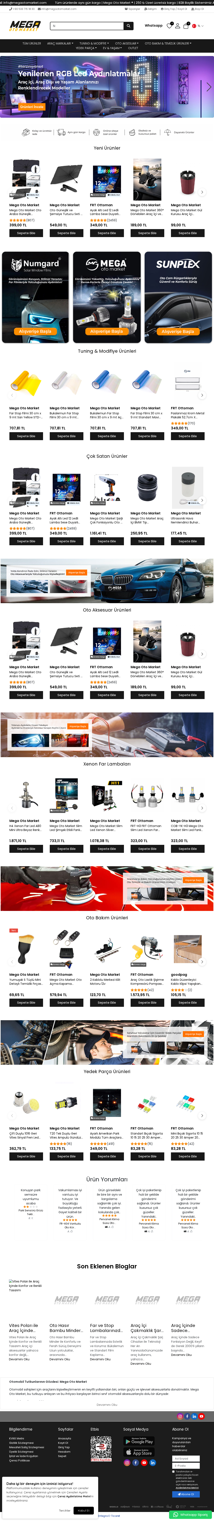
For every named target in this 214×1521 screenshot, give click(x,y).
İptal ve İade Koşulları (23, 1456)
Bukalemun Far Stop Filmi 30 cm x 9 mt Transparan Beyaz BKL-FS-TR (66, 415)
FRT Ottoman (101, 205)
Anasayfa (64, 1438)
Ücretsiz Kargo (18, 195)
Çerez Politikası (19, 1460)
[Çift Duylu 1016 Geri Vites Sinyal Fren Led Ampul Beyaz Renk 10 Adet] (26, 1103)
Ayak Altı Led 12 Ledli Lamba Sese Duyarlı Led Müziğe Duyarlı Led (106, 212)
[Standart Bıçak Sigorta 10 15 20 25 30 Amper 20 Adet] (147, 1103)
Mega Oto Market (24, 205)
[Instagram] (127, 1462)
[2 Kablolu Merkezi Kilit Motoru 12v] (107, 949)
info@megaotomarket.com (58, 9)
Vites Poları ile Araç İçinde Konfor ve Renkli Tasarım (25, 1328)
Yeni (13, 930)
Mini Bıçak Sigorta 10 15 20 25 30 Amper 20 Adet (187, 1136)
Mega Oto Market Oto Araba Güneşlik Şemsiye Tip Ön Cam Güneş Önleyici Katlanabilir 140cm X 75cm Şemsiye (25, 212)
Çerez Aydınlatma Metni (73, 1496)
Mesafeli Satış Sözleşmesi (26, 1447)
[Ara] (129, 26)
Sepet (62, 1456)
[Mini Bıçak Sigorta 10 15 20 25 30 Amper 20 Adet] (188, 1103)
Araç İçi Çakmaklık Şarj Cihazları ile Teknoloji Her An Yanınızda (147, 1328)
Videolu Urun (34, 195)
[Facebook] (136, 1462)
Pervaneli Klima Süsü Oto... (109, 1221)
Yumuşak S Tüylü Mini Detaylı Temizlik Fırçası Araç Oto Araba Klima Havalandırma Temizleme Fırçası (25, 982)
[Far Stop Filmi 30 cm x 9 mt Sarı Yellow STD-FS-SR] (26, 383)
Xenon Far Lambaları (107, 764)
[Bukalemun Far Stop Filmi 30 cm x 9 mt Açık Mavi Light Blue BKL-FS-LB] (107, 383)
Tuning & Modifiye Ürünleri (107, 351)
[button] (198, 26)
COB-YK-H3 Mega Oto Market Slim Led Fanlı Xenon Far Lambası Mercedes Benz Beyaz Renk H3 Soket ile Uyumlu (187, 828)
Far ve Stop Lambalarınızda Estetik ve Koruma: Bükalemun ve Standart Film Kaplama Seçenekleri (106, 1328)
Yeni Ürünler (107, 148)
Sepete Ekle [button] (26, 233)
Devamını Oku (19, 1359)
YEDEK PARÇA (85, 48)
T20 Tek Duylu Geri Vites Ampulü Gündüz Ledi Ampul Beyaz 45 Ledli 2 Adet (65, 1136)
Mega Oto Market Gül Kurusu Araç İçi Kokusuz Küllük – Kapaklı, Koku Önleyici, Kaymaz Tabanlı (187, 212)
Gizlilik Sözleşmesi (21, 1443)
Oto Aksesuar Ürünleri (107, 610)
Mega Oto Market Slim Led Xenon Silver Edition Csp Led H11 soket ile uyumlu (106, 828)
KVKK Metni (16, 1438)
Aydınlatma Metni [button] (187, 1487)
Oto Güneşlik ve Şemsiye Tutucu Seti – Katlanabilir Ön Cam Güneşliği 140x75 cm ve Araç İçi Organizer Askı (66, 212)
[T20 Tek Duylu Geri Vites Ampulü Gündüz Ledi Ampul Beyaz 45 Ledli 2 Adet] (66, 1103)
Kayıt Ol (63, 1443)
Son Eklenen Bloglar (107, 1266)
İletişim (152, 9)
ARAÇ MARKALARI (59, 43)
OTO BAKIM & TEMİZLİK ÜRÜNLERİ (167, 43)
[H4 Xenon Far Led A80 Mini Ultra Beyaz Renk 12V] (26, 795)
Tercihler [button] (64, 1510)
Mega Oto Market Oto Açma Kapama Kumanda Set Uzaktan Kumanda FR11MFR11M (66, 982)
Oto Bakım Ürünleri (107, 918)
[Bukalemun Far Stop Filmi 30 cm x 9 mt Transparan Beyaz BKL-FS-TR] (66, 383)
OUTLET (133, 48)
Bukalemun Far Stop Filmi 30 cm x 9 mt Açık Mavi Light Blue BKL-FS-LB (107, 415)
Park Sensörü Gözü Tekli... (31, 1212)
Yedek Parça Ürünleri (107, 1071)
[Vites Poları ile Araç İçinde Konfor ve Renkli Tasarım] (26, 1300)
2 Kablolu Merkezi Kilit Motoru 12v (105, 982)
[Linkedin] (153, 1462)
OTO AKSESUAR (125, 43)
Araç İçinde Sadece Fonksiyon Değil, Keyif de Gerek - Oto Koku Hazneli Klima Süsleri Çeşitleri (188, 1328)
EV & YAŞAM (111, 48)
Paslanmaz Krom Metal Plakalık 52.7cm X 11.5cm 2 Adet (187, 415)
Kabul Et (83, 1510)
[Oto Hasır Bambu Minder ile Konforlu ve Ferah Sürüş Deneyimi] (66, 1300)
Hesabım (64, 1452)
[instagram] (179, 1416)
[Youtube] (144, 1462)
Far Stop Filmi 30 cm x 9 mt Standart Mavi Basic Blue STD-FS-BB (146, 415)
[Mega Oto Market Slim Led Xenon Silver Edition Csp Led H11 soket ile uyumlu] (107, 795)
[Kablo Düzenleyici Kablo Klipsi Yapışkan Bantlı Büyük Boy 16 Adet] (188, 949)
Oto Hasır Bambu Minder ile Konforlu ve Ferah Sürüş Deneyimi (65, 1328)
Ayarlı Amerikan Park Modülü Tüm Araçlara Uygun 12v (105, 1136)
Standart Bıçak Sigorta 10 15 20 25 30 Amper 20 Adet (147, 1136)
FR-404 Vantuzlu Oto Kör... (70, 1225)
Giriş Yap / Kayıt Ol (175, 9)
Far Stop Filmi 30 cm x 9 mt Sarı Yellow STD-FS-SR (25, 415)
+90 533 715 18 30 (24, 9)
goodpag (179, 974)
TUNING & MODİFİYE (93, 43)
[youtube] (201, 1416)
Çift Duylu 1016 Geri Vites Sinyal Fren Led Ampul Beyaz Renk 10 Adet (24, 1136)
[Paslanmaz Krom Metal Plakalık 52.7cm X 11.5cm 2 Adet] (188, 383)
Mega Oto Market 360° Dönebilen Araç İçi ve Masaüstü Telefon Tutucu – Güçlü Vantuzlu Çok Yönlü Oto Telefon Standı (147, 212)
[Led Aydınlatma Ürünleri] (107, 87)
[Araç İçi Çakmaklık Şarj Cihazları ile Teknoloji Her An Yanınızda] (147, 1300)
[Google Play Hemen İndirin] (145, 1441)
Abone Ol (187, 1494)
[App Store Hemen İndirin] (145, 1452)
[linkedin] (194, 1416)
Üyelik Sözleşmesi (21, 1452)
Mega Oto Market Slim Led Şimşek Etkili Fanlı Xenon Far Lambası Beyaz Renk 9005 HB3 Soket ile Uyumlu (66, 828)
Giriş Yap (64, 1447)
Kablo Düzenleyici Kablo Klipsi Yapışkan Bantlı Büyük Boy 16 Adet (185, 982)
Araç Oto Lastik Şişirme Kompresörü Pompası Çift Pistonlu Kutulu (147, 982)
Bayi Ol (199, 9)
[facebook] (187, 1416)
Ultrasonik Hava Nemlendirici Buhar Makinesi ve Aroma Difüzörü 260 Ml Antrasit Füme (184, 520)
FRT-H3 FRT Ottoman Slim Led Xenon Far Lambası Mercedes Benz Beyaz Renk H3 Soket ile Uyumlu (146, 828)
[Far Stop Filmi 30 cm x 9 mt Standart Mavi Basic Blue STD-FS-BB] (147, 383)
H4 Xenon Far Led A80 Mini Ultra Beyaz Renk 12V (25, 828)
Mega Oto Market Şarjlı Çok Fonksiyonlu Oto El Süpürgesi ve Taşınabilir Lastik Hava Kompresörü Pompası (106, 520)
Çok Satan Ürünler (107, 456)
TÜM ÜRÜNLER (32, 43)
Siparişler (134, 9)
